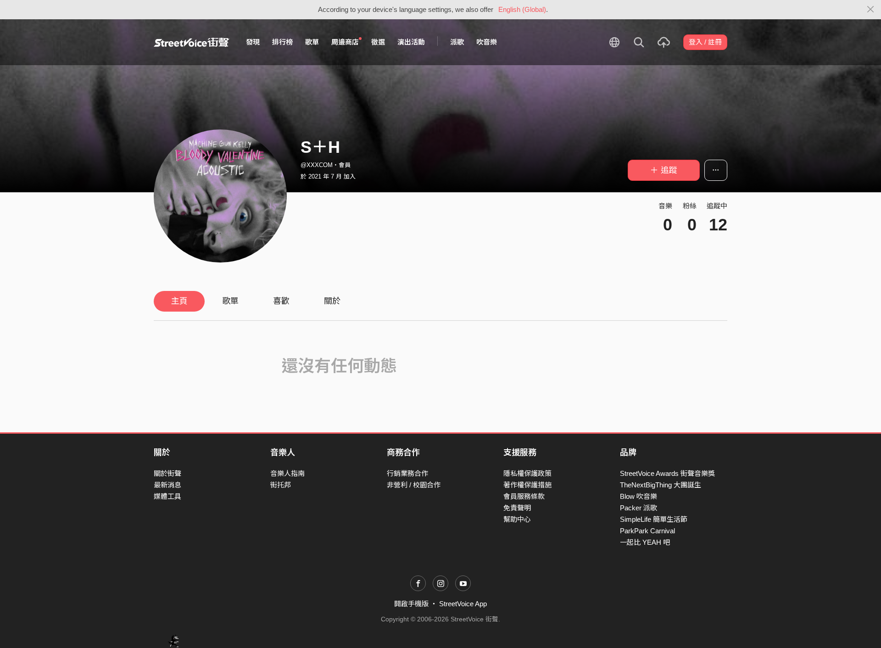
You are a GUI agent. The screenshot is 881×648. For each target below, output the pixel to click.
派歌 (457, 42)
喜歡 (281, 301)
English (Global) (522, 9)
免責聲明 (517, 508)
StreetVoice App (463, 604)
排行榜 (282, 42)
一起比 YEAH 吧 (645, 542)
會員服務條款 (524, 496)
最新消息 (167, 485)
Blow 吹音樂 (638, 496)
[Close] (870, 9)
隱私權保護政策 (527, 473)
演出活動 (411, 42)
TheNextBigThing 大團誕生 (660, 485)
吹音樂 (486, 42)
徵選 (378, 42)
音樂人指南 (287, 473)
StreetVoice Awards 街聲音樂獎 (667, 473)
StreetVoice (191, 42)
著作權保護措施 (527, 485)
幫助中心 (517, 519)
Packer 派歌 (638, 508)
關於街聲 (167, 473)
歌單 (312, 42)
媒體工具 (167, 496)
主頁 (179, 301)
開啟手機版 (411, 604)
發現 (253, 42)
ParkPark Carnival (647, 531)
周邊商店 (345, 42)
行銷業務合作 (407, 473)
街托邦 (280, 485)
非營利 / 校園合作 (413, 485)
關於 (332, 301)
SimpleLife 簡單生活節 (653, 519)
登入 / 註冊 (705, 42)
